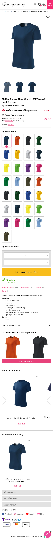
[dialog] (26, 270)
